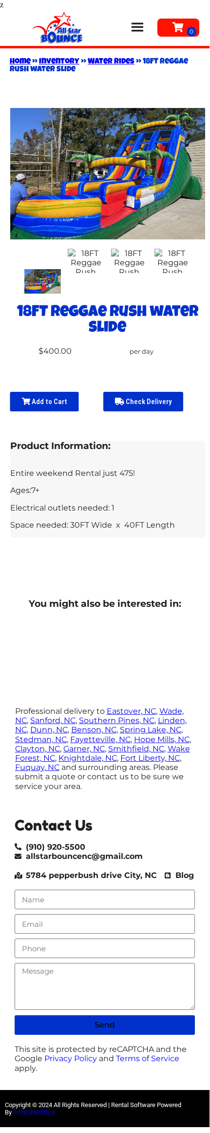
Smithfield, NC (136, 748)
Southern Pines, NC (116, 720)
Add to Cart (48, 401)
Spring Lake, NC (150, 729)
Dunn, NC (49, 729)
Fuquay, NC (37, 767)
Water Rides (111, 62)
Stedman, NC (41, 739)
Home (20, 62)
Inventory (59, 62)
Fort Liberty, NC (150, 758)
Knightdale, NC (87, 758)
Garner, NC (84, 748)
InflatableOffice (34, 1112)
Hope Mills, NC (162, 739)
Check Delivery (148, 401)
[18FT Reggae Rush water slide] (42, 281)
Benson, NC (93, 729)
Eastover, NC (131, 711)
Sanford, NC (53, 720)
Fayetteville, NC (100, 739)
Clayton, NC (37, 748)
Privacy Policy (70, 1058)
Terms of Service (147, 1058)
